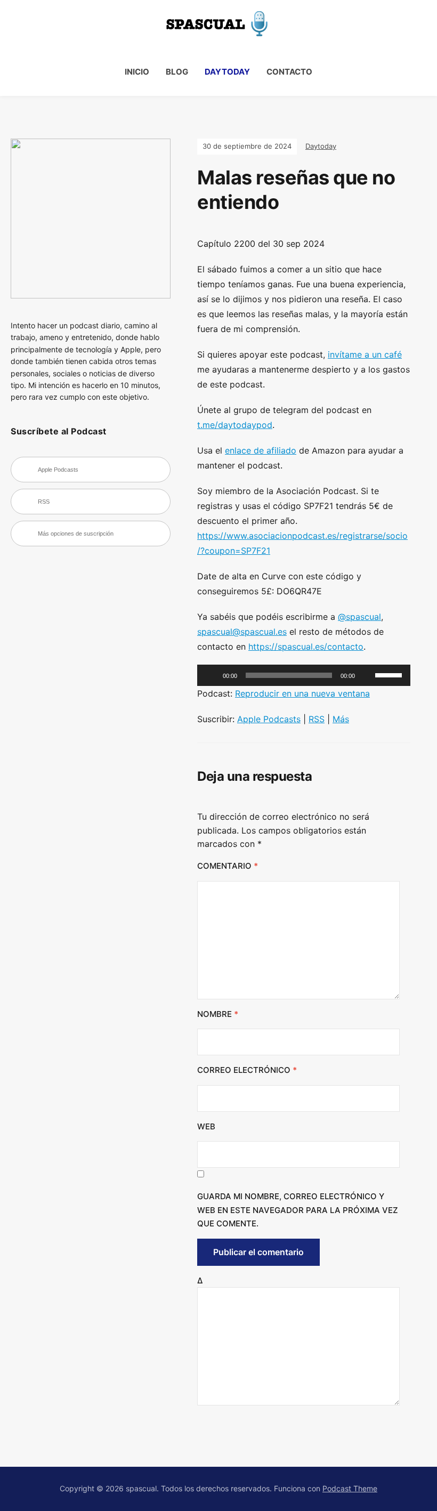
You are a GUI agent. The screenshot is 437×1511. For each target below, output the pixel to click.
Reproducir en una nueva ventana (302, 693)
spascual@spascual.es (242, 631)
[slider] (390, 674)
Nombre (217, 1014)
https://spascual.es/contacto (305, 646)
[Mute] (366, 675)
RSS (317, 719)
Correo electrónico (247, 1070)
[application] (303, 675)
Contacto (289, 72)
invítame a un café (365, 354)
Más (341, 719)
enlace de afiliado (260, 450)
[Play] (211, 675)
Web (206, 1126)
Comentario (227, 866)
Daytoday (227, 72)
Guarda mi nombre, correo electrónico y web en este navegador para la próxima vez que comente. (297, 1210)
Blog (177, 72)
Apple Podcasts (269, 719)
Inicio (137, 72)
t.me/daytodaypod (234, 424)
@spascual (359, 616)
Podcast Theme (349, 1488)
